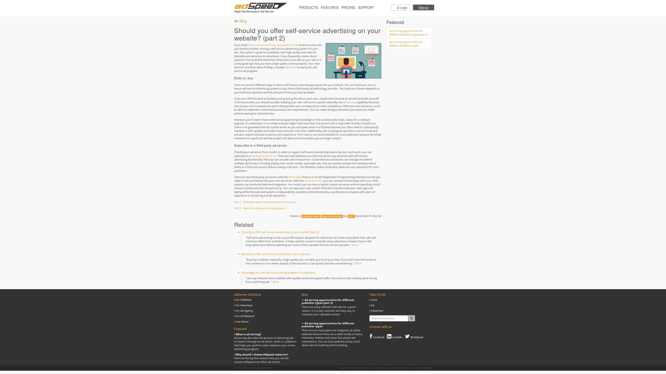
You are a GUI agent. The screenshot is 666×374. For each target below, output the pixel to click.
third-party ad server (263, 156)
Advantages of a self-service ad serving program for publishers (278, 272)
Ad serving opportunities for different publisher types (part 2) (408, 32)
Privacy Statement (421, 367)
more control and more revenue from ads (273, 45)
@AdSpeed (416, 337)
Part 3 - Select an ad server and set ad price (259, 208)
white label (295, 177)
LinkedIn (396, 337)
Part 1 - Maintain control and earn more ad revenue (265, 202)
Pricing (348, 7)
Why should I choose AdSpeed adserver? (262, 354)
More (355, 245)
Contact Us (367, 367)
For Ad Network (245, 316)
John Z (351, 216)
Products (308, 7)
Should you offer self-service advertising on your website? (275, 254)
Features (330, 7)
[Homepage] (235, 21)
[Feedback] (380, 216)
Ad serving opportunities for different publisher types (406, 43)
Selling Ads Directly (310, 216)
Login (404, 7)
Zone (374, 299)
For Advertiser (244, 305)
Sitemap (381, 367)
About (342, 367)
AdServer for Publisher (332, 216)
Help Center (377, 294)
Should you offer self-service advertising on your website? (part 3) (280, 232)
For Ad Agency (244, 310)
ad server (290, 67)
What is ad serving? (248, 334)
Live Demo (242, 321)
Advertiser (377, 310)
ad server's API (313, 180)
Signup (423, 7)
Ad (372, 305)
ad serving (349, 102)
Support (366, 7)
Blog (243, 21)
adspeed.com (264, 367)
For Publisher (244, 299)
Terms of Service (398, 367)
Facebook (378, 337)
